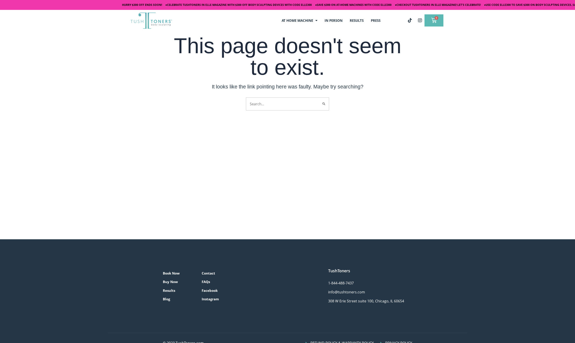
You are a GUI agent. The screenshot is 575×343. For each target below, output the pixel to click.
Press (375, 20)
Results (169, 290)
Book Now (171, 273)
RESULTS (357, 20)
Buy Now (170, 281)
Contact (208, 273)
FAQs (206, 281)
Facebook (210, 290)
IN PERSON (334, 20)
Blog (166, 299)
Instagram (210, 299)
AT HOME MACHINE (297, 20)
